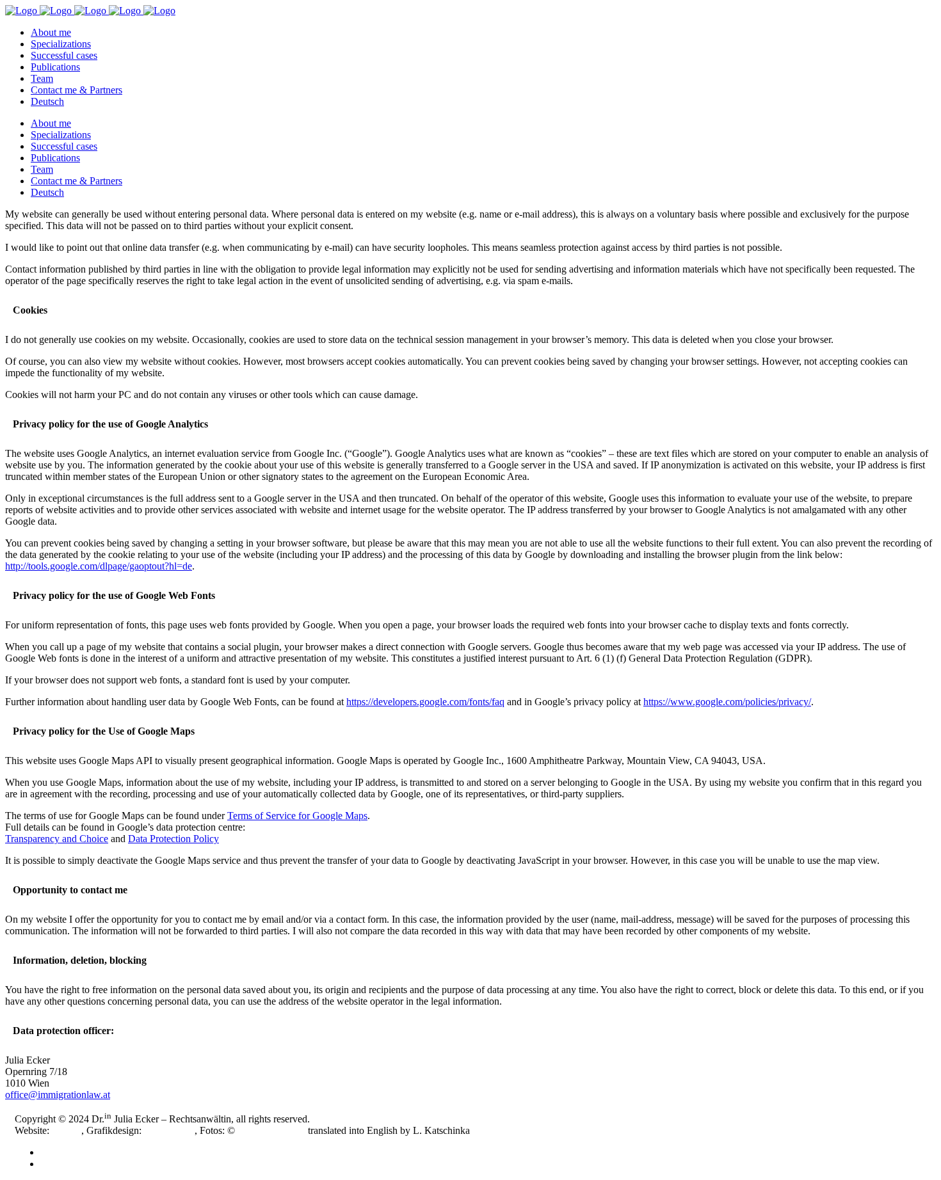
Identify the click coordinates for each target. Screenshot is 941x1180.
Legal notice (65, 1152)
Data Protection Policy (173, 838)
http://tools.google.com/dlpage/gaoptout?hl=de (98, 566)
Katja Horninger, (271, 1130)
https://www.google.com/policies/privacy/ (727, 701)
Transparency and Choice (56, 838)
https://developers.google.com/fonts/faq (425, 701)
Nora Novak (169, 1130)
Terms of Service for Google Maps (297, 815)
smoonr (66, 1130)
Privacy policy (69, 1163)
